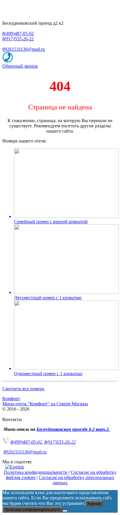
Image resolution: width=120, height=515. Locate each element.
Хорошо (94, 503)
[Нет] (65, 511)
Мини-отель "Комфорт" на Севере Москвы (45, 403)
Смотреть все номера (23, 388)
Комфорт (11, 398)
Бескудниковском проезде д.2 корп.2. (73, 429)
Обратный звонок (20, 66)
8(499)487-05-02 (18, 33)
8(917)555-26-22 (18, 38)
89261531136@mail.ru (23, 49)
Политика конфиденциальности (36, 472)
